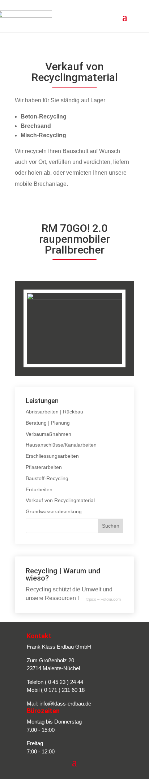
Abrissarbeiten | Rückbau (54, 412)
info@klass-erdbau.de (65, 703)
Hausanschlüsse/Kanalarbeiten (61, 445)
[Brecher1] (74, 298)
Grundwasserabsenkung (54, 511)
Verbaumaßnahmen (48, 434)
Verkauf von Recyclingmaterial (60, 500)
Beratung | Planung (48, 423)
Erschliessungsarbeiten (52, 456)
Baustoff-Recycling (47, 478)
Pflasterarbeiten (44, 467)
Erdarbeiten (39, 489)
